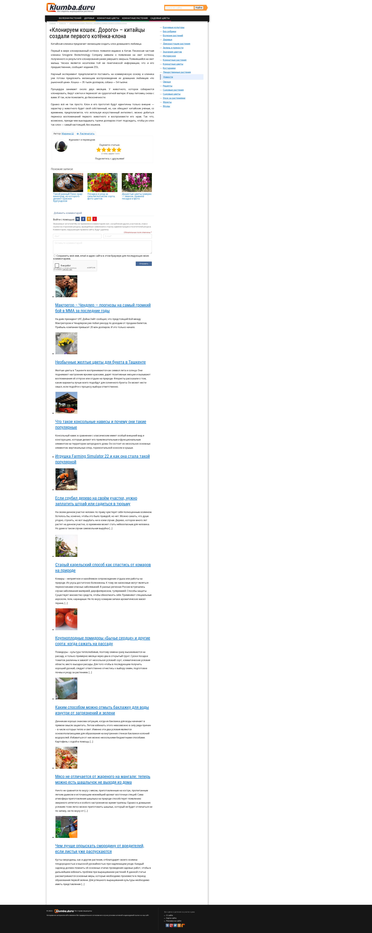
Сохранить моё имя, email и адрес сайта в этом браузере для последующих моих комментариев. (101, 257)
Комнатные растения (135, 18)
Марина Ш (68, 133)
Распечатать (86, 133)
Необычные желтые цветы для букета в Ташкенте (100, 362)
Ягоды (166, 106)
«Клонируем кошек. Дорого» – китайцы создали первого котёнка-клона (98, 23)
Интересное (169, 56)
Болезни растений (70, 18)
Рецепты (167, 86)
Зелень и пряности (173, 47)
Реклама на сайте (173, 921)
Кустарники (169, 68)
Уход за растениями (174, 98)
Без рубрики (169, 31)
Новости (62, 23)
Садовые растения (173, 90)
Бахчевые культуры (173, 27)
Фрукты (167, 102)
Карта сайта (171, 918)
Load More (102, 894)
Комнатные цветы (108, 18)
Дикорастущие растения (176, 43)
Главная (52, 23)
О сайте (169, 915)
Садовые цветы (160, 18)
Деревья (89, 18)
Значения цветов (172, 51)
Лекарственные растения (177, 72)
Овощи (167, 81)
